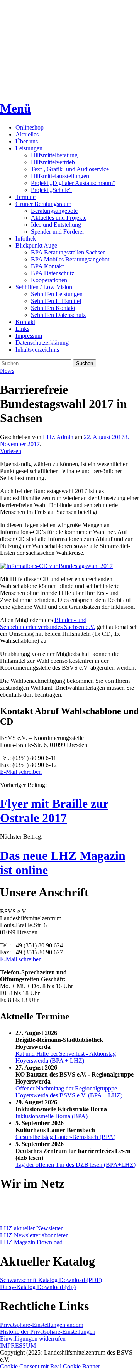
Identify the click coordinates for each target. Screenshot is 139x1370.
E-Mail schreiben (21, 771)
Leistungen (28, 148)
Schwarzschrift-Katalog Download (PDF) (51, 1280)
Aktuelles (27, 134)
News (7, 370)
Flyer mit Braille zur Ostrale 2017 (54, 811)
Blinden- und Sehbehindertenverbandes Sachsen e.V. (47, 623)
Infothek (25, 238)
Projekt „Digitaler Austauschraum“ (73, 183)
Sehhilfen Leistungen (57, 294)
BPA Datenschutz (52, 273)
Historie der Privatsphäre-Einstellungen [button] (47, 1331)
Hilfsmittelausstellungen (60, 176)
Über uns (26, 141)
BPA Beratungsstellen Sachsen (68, 252)
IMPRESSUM (18, 1345)
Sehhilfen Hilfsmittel (56, 301)
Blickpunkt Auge (36, 245)
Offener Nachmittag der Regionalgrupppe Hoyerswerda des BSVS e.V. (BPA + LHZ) (68, 1092)
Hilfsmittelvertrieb (53, 162)
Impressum (28, 335)
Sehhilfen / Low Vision (43, 287)
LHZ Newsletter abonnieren (34, 1235)
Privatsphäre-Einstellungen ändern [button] (41, 1324)
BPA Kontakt (47, 266)
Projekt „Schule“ (51, 190)
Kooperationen (49, 280)
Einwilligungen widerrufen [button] (33, 1338)
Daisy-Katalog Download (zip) (38, 1287)
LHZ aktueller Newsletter (31, 1228)
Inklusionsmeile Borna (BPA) (51, 1116)
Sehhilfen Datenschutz (58, 315)
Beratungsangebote (54, 210)
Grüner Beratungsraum (43, 204)
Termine (25, 197)
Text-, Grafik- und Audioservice (70, 169)
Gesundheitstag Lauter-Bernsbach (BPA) (65, 1137)
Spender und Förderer (57, 231)
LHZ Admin (58, 437)
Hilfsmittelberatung (54, 155)
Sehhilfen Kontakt (53, 308)
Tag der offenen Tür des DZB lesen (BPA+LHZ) (75, 1164)
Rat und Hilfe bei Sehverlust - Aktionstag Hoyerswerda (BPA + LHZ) (65, 1057)
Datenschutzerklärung (42, 342)
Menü (15, 108)
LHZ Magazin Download (31, 1242)
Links (22, 328)
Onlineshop (29, 127)
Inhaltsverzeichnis (37, 349)
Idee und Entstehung (56, 224)
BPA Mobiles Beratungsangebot (70, 259)
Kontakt (25, 321)
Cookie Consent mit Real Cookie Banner (50, 1366)
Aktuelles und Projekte (58, 217)
